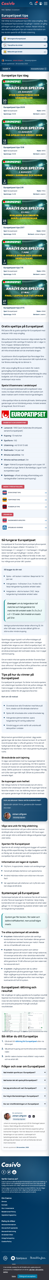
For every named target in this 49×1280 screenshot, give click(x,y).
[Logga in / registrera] (40, 3)
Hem (3, 10)
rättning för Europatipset (26, 1041)
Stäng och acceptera (27, 1276)
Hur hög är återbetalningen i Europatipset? (21, 1096)
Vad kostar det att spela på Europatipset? (20, 1080)
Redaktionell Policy (9, 1212)
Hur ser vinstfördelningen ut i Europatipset (21, 1104)
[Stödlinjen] (38, 1260)
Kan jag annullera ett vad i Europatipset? (20, 1088)
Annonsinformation (9, 1225)
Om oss (4, 1201)
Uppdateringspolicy (9, 1215)
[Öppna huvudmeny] (45, 3)
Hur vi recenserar (8, 1208)
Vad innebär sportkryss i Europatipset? (19, 1072)
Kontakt (4, 1205)
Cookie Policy (7, 1241)
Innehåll (5, 69)
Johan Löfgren (18, 60)
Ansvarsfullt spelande (10, 1228)
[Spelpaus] (19, 1260)
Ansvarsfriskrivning (9, 1231)
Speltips (8, 10)
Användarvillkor (7, 1235)
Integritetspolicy (8, 1238)
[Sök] (31, 3)
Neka (14, 1276)
